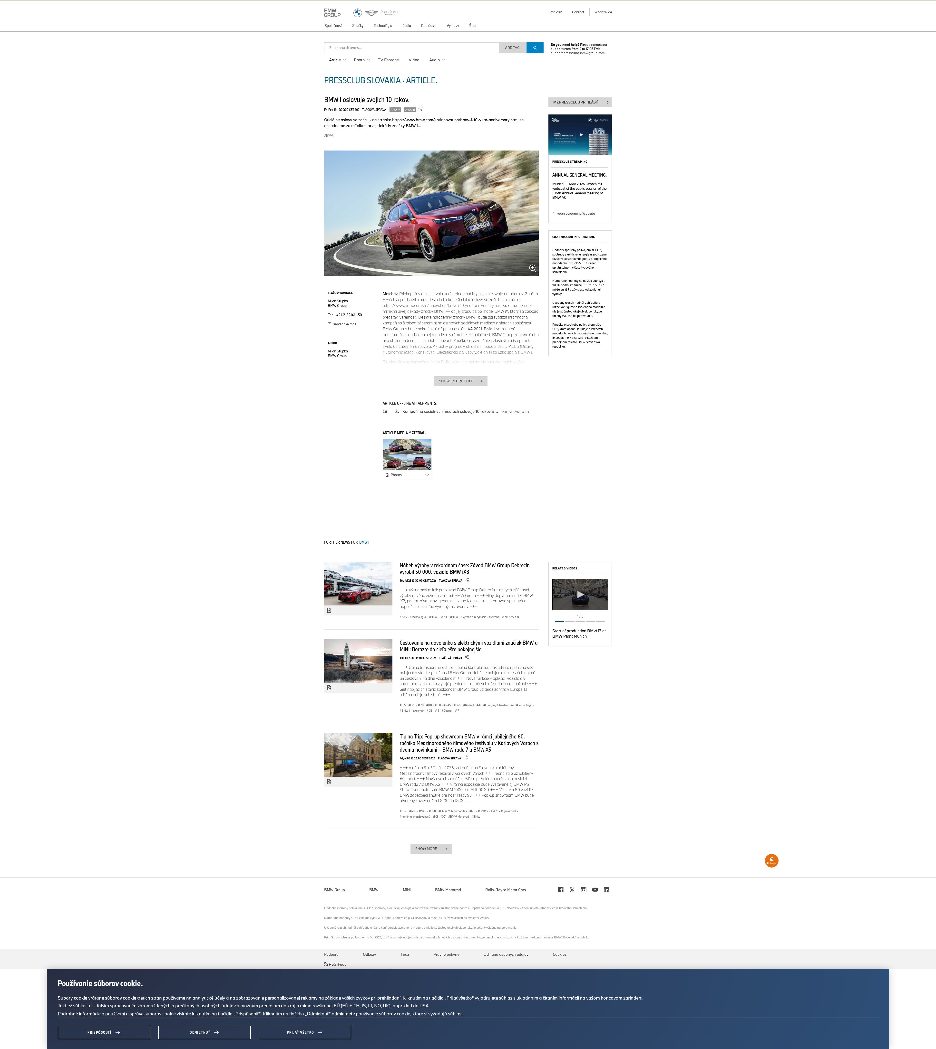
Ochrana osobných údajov (506, 954)
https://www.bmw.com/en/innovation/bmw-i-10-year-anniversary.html (442, 305)
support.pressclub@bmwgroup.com (578, 53)
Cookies (560, 954)
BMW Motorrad (448, 889)
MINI (407, 889)
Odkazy (369, 954)
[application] (580, 594)
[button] (580, 594)
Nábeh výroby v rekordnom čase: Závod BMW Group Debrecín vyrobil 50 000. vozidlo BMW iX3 (465, 568)
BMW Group (334, 889)
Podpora (331, 954)
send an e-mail (344, 324)
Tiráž (404, 954)
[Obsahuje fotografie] (329, 610)
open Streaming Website (576, 213)
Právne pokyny (446, 954)
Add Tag (512, 47)
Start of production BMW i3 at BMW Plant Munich (579, 633)
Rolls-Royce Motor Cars (505, 889)
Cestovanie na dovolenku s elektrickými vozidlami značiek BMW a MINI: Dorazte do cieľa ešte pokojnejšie (469, 646)
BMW (374, 889)
